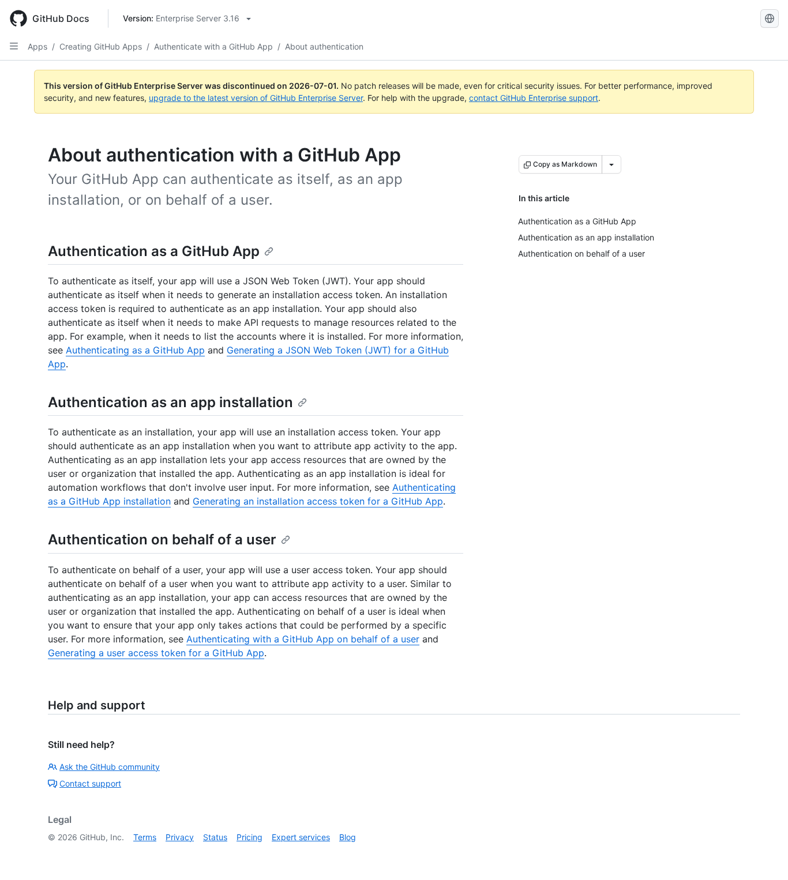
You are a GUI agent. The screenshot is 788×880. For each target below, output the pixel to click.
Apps (37, 46)
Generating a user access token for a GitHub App (156, 653)
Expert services (301, 837)
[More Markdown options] (611, 164)
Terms (144, 837)
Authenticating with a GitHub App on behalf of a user (302, 639)
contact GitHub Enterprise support (533, 98)
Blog (347, 837)
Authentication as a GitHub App (154, 251)
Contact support (90, 783)
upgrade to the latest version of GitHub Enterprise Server (256, 98)
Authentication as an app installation (170, 402)
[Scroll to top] (762, 854)
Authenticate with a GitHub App (213, 46)
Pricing (249, 837)
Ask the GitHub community (109, 767)
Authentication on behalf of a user (162, 539)
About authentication (324, 46)
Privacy (180, 837)
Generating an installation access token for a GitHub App (318, 501)
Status (215, 837)
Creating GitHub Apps (100, 46)
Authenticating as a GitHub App (135, 350)
